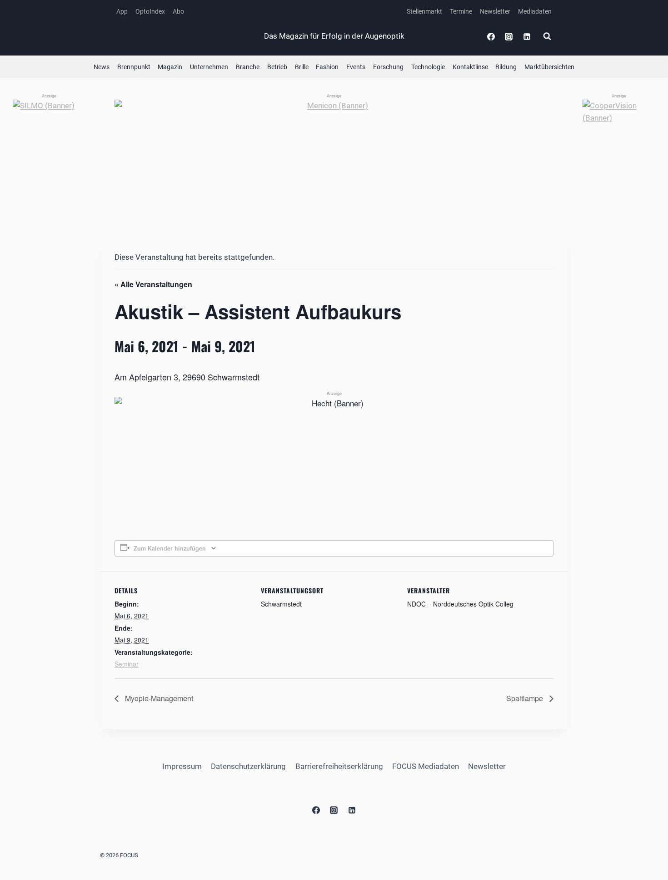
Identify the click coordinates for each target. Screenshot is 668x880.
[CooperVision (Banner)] (619, 236)
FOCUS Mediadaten (425, 766)
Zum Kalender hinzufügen (170, 548)
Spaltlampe (525, 698)
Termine (461, 11)
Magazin (170, 67)
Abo (178, 11)
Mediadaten (535, 11)
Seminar (127, 663)
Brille (302, 67)
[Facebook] (491, 36)
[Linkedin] (526, 36)
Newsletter (495, 11)
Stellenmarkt (424, 11)
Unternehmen (209, 67)
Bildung (506, 67)
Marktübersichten (549, 67)
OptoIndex (150, 11)
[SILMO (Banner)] (49, 236)
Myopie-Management (158, 698)
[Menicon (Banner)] (334, 161)
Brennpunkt (133, 67)
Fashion (327, 67)
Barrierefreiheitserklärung (339, 766)
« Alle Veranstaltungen (153, 284)
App (122, 11)
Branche (247, 67)
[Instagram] (509, 36)
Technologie (428, 67)
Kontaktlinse (470, 67)
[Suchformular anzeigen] (547, 36)
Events (355, 67)
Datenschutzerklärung (248, 766)
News (102, 67)
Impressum (182, 766)
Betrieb (277, 67)
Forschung (388, 67)
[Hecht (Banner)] (334, 437)
